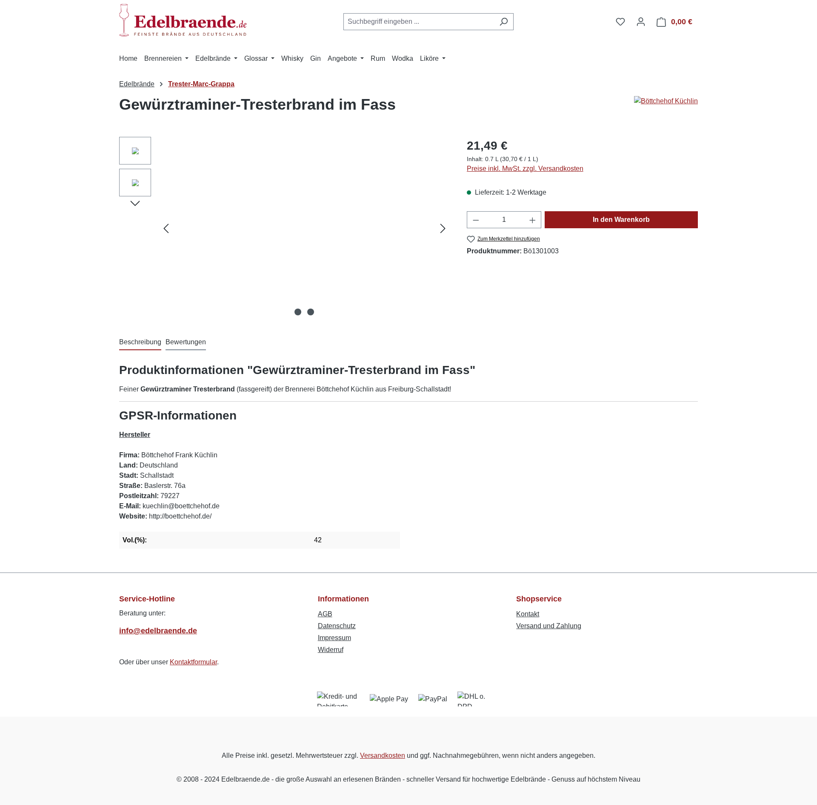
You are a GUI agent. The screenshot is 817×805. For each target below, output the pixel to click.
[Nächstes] (443, 228)
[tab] (140, 342)
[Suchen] (504, 21)
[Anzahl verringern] (476, 219)
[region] (284, 228)
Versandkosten (382, 755)
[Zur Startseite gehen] (183, 20)
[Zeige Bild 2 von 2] (310, 312)
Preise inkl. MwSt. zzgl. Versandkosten (525, 168)
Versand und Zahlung (548, 625)
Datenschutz (337, 625)
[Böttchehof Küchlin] (666, 108)
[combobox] (418, 21)
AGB (325, 614)
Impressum (334, 637)
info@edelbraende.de (158, 630)
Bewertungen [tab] (186, 342)
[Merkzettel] (620, 21)
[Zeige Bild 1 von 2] (297, 312)
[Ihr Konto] (641, 21)
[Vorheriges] (166, 228)
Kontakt (527, 614)
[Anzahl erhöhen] (533, 219)
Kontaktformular (193, 662)
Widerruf (330, 649)
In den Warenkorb (621, 219)
